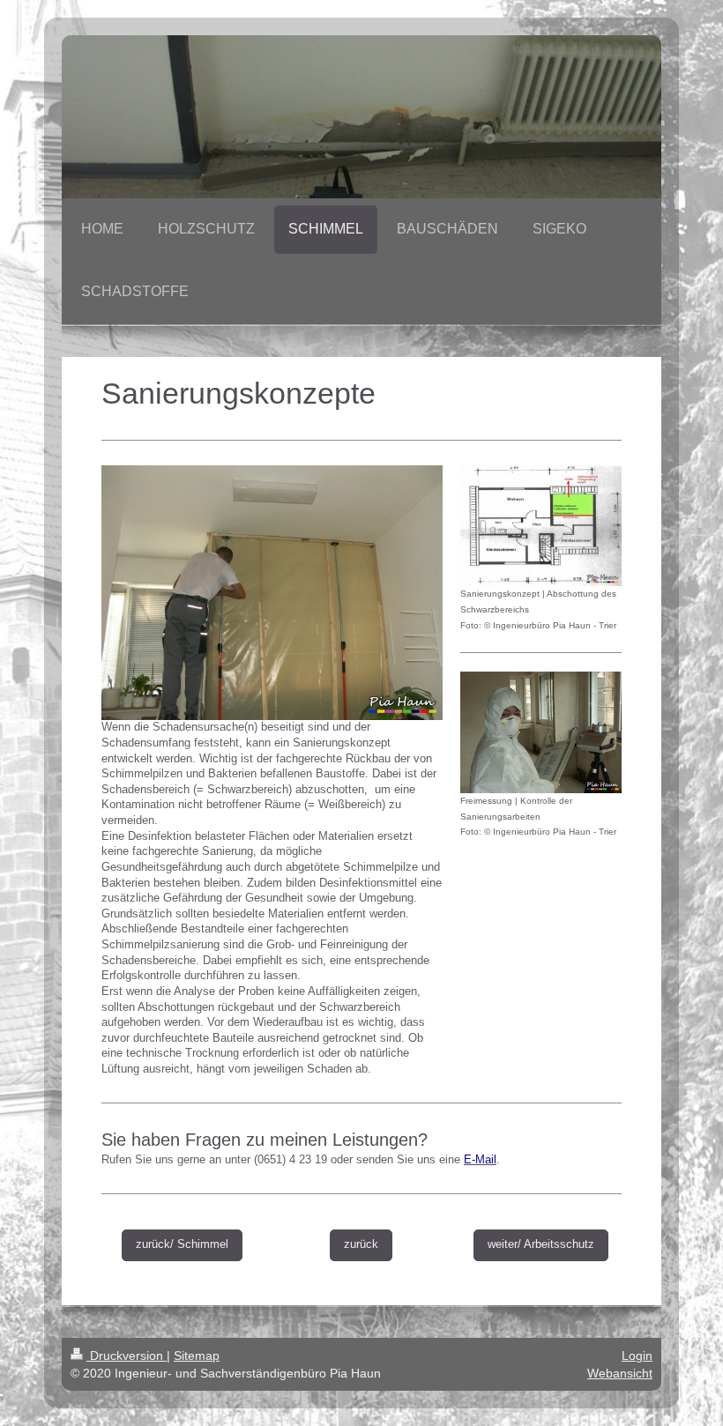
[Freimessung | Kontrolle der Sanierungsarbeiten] (541, 732)
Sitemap (197, 1355)
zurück (361, 1244)
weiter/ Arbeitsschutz (541, 1244)
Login (637, 1355)
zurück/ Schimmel (182, 1244)
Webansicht (619, 1373)
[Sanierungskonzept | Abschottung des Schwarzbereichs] (541, 526)
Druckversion (126, 1355)
